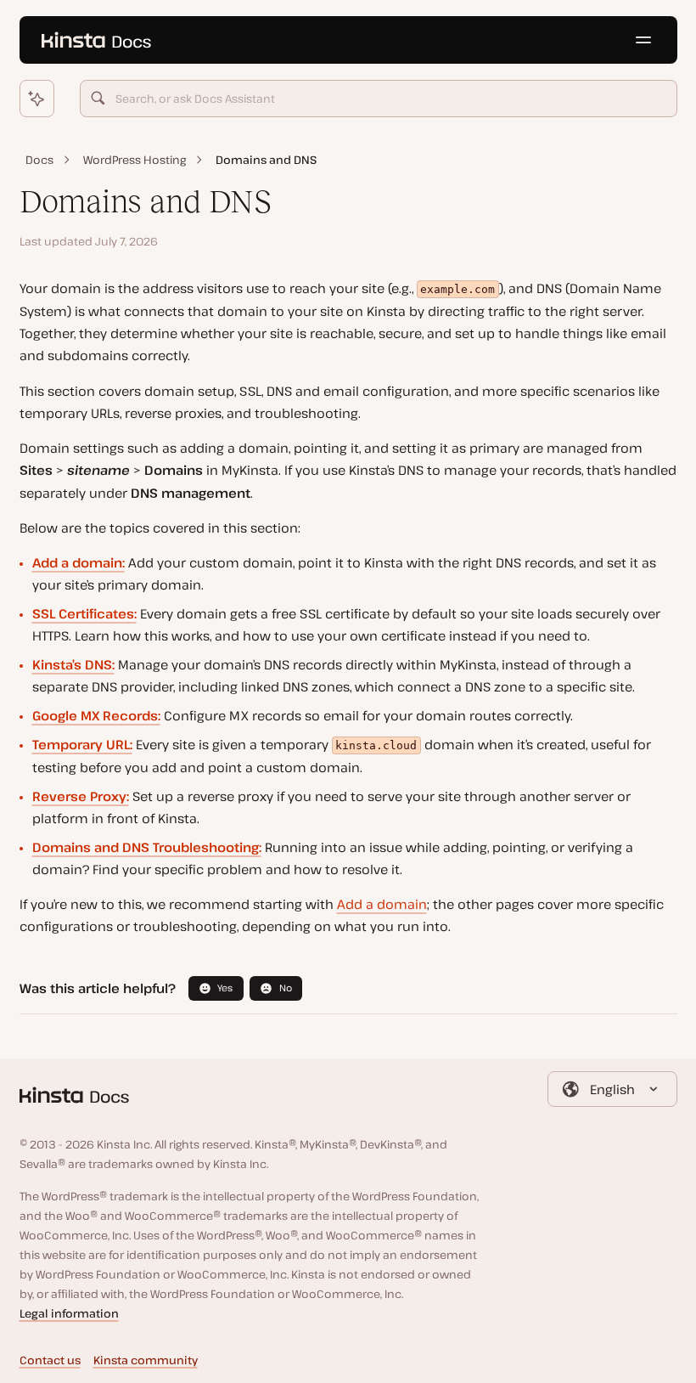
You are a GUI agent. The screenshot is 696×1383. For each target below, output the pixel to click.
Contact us (50, 1360)
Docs (39, 159)
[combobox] (378, 98)
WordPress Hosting (134, 159)
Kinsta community (145, 1360)
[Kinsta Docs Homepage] (96, 40)
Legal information (69, 1313)
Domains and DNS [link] (266, 159)
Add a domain (382, 903)
